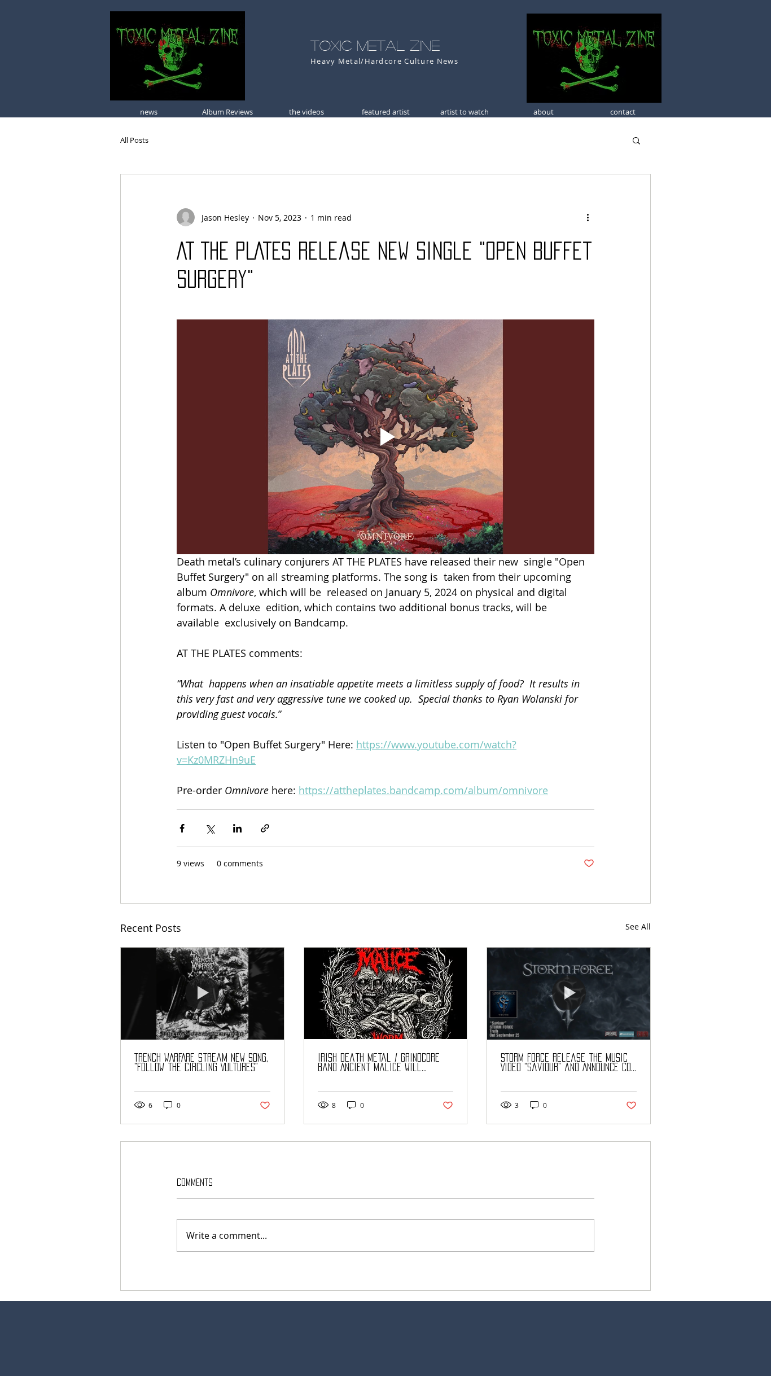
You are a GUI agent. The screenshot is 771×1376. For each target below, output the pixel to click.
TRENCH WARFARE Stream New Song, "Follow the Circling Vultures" (201, 1062)
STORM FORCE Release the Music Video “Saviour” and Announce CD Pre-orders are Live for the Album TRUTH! (566, 1063)
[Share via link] (265, 828)
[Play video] (385, 436)
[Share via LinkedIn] (237, 828)
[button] (636, 139)
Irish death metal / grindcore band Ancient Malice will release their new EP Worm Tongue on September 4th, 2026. (381, 1063)
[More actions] (587, 217)
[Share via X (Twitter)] (209, 828)
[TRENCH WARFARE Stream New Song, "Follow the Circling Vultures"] (202, 993)
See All (638, 926)
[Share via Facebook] (182, 828)
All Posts (134, 140)
